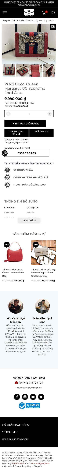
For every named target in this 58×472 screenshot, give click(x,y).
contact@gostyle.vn (40, 463)
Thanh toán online (16, 132)
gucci (11, 142)
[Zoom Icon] (53, 27)
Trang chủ (6, 21)
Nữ (14, 21)
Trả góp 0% (41, 131)
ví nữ (25, 142)
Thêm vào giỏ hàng (25, 123)
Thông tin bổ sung (20, 201)
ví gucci (19, 142)
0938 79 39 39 (18, 463)
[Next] (53, 263)
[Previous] (4, 263)
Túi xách (20, 21)
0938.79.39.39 (31, 383)
